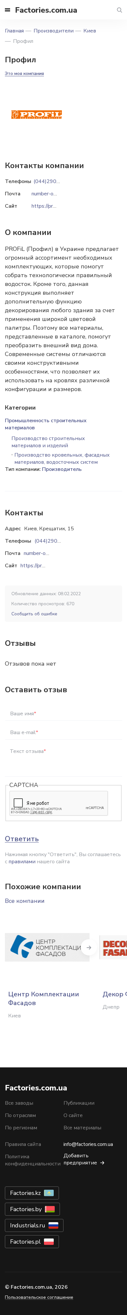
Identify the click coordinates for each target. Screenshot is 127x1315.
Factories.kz (25, 1193)
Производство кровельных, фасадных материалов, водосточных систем (62, 458)
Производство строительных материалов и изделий (48, 442)
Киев (89, 30)
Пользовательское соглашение (39, 1297)
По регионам (21, 1127)
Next (89, 947)
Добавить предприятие (80, 1159)
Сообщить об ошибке (34, 614)
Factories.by (26, 1209)
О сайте (73, 1115)
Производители (54, 30)
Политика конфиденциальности (33, 1160)
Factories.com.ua (46, 10)
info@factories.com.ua (88, 1144)
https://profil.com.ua (43, 565)
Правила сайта (23, 1144)
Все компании (25, 901)
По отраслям (20, 1115)
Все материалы (82, 1127)
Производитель (62, 469)
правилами (21, 861)
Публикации (79, 1103)
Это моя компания (24, 73)
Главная (14, 30)
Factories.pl (25, 1242)
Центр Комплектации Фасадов (43, 998)
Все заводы (19, 1103)
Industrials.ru (27, 1225)
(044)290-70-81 (54, 541)
